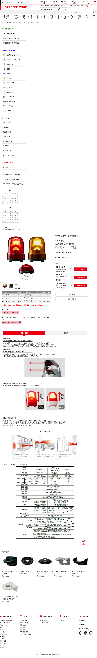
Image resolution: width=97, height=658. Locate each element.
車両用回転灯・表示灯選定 (11, 43)
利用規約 (6, 146)
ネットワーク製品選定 (9, 33)
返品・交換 (72, 295)
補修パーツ (10, 110)
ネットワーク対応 (5, 623)
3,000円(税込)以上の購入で (77, 6)
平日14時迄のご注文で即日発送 (51, 6)
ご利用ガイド (54, 2)
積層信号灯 (10, 64)
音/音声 (9, 87)
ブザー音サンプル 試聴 (9, 312)
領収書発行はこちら (47, 9)
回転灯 (9, 22)
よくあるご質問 (75, 2)
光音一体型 (10, 83)
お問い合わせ (64, 2)
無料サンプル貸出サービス (10, 322)
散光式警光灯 (11, 101)
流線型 (9, 73)
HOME (3, 22)
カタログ (5, 167)
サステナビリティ (84, 629)
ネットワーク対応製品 (13, 60)
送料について (7, 136)
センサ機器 (10, 97)
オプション (10, 106)
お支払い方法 (7, 132)
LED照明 (10, 92)
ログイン (63, 9)
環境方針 (82, 625)
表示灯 (9, 78)
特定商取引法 (7, 150)
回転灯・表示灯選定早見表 (11, 38)
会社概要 (82, 620)
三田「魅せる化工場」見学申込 (12, 179)
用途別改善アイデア (13, 55)
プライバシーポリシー (9, 155)
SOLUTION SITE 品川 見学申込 (13, 184)
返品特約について (8, 141)
